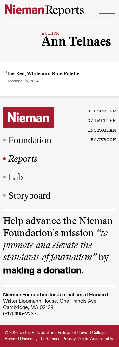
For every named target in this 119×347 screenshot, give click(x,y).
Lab (15, 177)
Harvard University (21, 339)
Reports (23, 158)
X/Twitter (101, 120)
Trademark (50, 339)
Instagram (101, 129)
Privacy (69, 339)
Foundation (29, 140)
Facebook (103, 139)
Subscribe (101, 110)
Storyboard (29, 195)
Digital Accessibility (95, 339)
